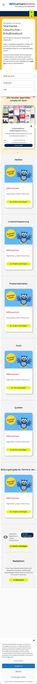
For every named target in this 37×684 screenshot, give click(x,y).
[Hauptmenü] (4, 4)
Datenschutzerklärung (20, 681)
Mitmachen (19, 580)
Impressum (30, 681)
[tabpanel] (18, 126)
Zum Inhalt (18, 145)
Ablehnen (18, 671)
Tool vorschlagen (19, 388)
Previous (2, 127)
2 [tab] (21, 153)
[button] (34, 640)
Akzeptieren (18, 666)
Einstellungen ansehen (18, 677)
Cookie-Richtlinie (8, 681)
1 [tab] (18, 153)
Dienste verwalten (18, 660)
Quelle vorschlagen (20, 450)
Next (34, 127)
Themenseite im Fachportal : (12, 23)
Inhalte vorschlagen (19, 202)
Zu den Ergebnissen (27, 535)
